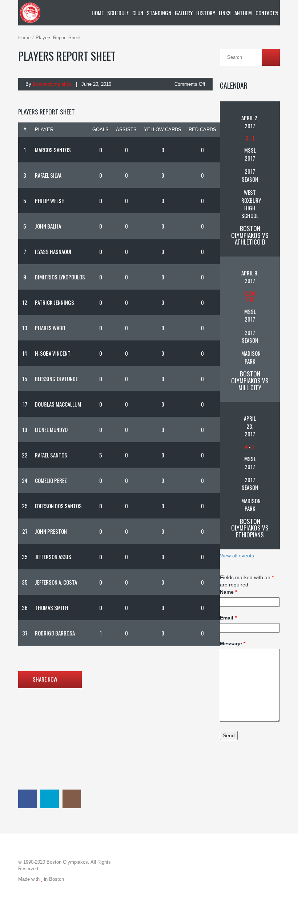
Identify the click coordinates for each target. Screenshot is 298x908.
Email (228, 618)
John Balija (48, 226)
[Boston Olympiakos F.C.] (30, 12)
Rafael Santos (51, 455)
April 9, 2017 (249, 276)
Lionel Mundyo (51, 429)
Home (24, 37)
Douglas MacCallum (58, 404)
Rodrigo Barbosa (55, 633)
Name (228, 592)
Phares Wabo (50, 328)
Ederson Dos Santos (58, 506)
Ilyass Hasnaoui (53, 251)
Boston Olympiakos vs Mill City (250, 380)
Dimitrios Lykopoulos (60, 277)
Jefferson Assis (53, 557)
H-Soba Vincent (53, 353)
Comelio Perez (51, 480)
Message (232, 643)
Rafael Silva (48, 175)
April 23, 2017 (250, 426)
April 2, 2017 (249, 121)
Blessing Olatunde (56, 379)
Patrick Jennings (54, 302)
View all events (237, 555)
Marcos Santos (53, 150)
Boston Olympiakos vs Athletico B (250, 235)
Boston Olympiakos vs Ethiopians (250, 528)
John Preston (51, 531)
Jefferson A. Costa (56, 582)
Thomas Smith (51, 608)
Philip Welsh (50, 201)
